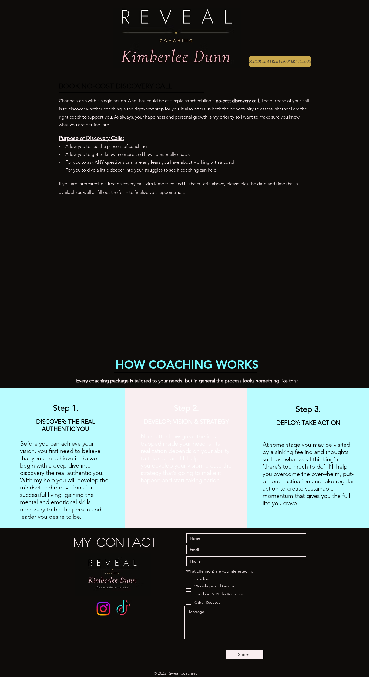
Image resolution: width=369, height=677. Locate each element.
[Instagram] (103, 609)
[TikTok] (123, 609)
